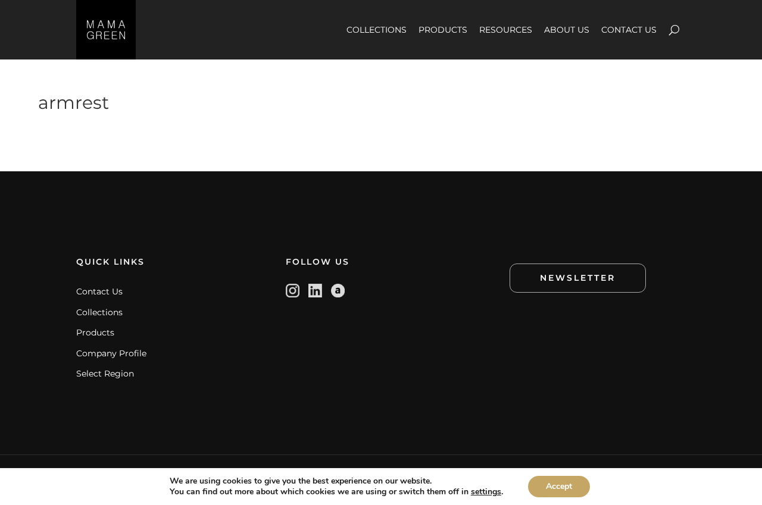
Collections (99, 312)
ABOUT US (566, 29)
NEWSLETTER (578, 277)
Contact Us (99, 291)
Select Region (105, 373)
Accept (559, 486)
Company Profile (111, 353)
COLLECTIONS (376, 29)
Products (95, 332)
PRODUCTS (443, 29)
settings (486, 492)
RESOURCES (505, 29)
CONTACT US (629, 29)
